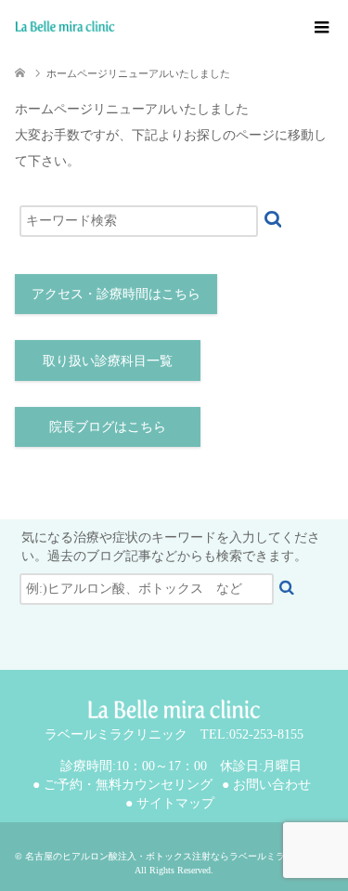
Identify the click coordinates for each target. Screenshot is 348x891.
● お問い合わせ (266, 785)
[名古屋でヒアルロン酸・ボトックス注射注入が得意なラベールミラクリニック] (181, 26)
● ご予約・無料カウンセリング (122, 785)
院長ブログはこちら (107, 427)
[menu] (320, 28)
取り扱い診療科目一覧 (108, 361)
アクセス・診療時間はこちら (116, 294)
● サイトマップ (169, 803)
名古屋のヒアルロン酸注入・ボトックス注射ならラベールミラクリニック (178, 856)
